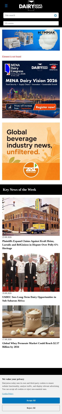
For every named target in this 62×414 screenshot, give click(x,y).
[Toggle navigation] (6, 6)
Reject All (31, 408)
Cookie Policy (7, 394)
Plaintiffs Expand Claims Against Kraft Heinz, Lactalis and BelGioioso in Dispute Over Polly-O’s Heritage (30, 245)
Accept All (31, 400)
